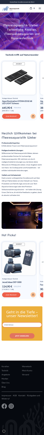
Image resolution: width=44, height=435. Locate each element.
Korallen (5, 366)
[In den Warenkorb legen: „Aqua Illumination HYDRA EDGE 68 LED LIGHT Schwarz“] (33, 116)
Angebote (6, 374)
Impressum (6, 395)
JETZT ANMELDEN (22, 336)
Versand (25, 374)
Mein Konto (27, 370)
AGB (15, 395)
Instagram (11, 406)
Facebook (4, 406)
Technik (5, 370)
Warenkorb (27, 366)
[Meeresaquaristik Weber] (10, 8)
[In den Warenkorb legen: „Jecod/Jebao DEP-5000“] (33, 294)
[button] (4, 431)
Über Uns (6, 382)
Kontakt (21, 395)
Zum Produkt (11, 116)
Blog (4, 387)
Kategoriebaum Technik (10, 98)
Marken (5, 378)
